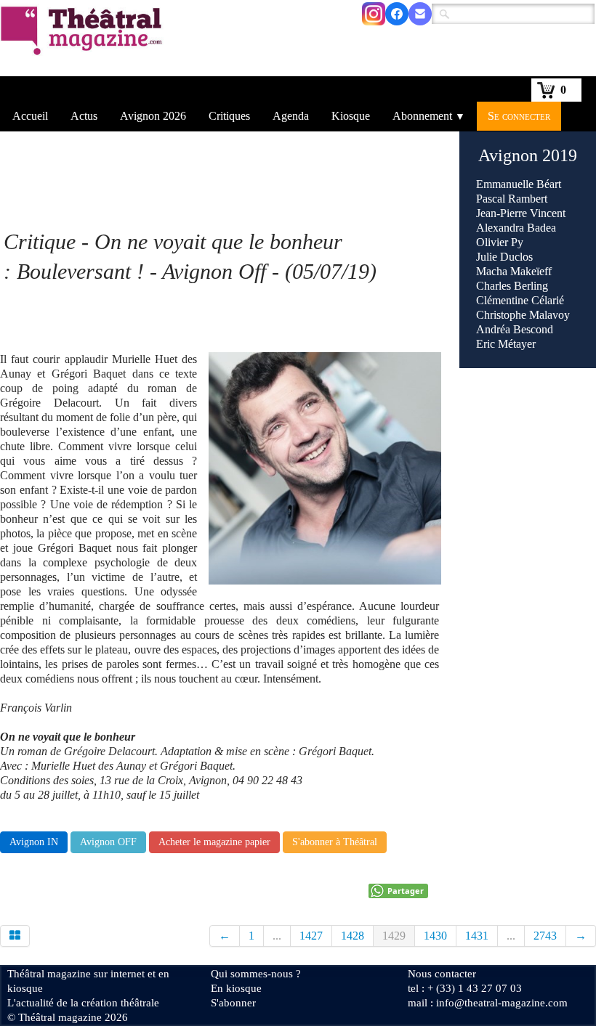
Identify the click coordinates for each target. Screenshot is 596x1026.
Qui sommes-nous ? (256, 974)
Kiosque (350, 116)
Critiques (229, 116)
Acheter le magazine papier (214, 841)
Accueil (30, 116)
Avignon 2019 (527, 155)
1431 (476, 935)
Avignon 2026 (153, 116)
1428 (352, 935)
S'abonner (233, 1003)
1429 (394, 935)
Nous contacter (442, 974)
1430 (435, 935)
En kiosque (236, 988)
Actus (84, 116)
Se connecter (519, 116)
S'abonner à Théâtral (334, 841)
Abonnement (428, 116)
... (277, 935)
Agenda (291, 116)
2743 (545, 935)
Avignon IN (33, 841)
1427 (311, 935)
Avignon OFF (108, 841)
